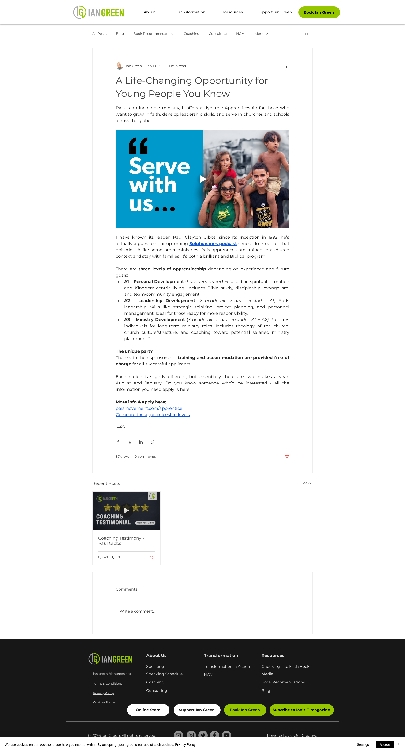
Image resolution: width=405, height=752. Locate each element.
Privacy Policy (185, 744)
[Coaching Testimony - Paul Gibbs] (126, 511)
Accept (385, 744)
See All (307, 483)
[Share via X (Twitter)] (129, 442)
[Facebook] (214, 735)
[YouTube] (226, 735)
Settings (363, 744)
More (259, 33)
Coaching (191, 33)
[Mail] (178, 735)
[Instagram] (191, 735)
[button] (306, 34)
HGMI (240, 33)
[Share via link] (152, 442)
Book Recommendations (153, 33)
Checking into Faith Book (286, 666)
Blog (120, 33)
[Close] (399, 744)
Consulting (218, 33)
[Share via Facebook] (118, 442)
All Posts (99, 33)
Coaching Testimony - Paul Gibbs (121, 541)
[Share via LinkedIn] (141, 442)
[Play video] (202, 179)
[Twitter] (203, 735)
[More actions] (286, 66)
